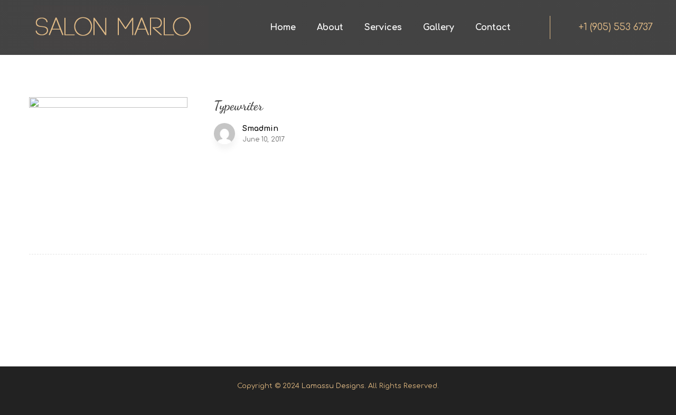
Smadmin (260, 129)
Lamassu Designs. (334, 386)
